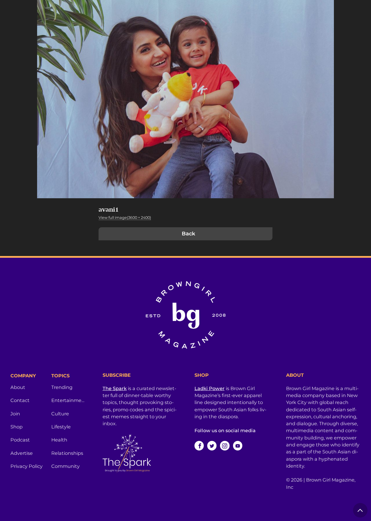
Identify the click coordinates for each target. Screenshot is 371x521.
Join (15, 414)
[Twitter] (212, 445)
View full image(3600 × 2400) (125, 217)
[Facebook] (199, 445)
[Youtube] (237, 445)
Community (65, 466)
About (17, 387)
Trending (61, 387)
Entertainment (68, 400)
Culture (60, 414)
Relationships (67, 453)
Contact (20, 400)
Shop (16, 427)
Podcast (20, 440)
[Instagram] (224, 445)
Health (59, 440)
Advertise (21, 453)
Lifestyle (61, 427)
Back (188, 233)
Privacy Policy (26, 466)
